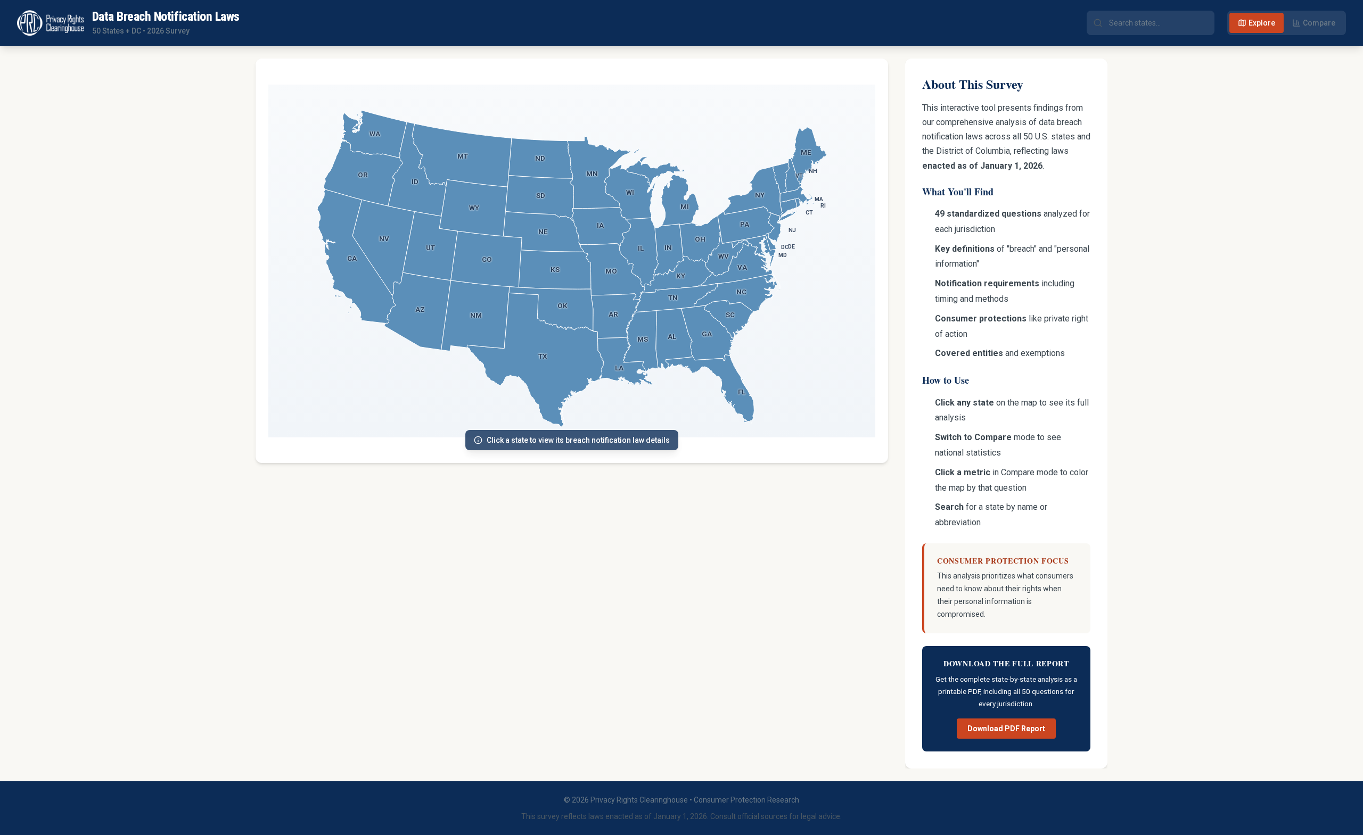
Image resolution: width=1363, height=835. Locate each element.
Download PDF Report (1006, 728)
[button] (374, 134)
